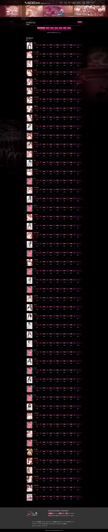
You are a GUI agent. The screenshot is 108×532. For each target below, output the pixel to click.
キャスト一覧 (45, 521)
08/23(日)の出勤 (41, 27)
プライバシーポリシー (37, 525)
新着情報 (39, 521)
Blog (69, 3)
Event (83, 3)
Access (92, 3)
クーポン (73, 521)
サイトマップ (45, 525)
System (79, 3)
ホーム (34, 521)
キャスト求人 (52, 523)
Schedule (73, 3)
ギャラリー (35, 523)
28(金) (65, 27)
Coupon (88, 3)
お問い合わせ (46, 523)
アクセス (40, 523)
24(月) (47, 27)
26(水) (56, 27)
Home (61, 3)
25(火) (52, 27)
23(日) (37, 44)
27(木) (60, 27)
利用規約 (65, 523)
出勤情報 (55, 521)
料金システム (60, 521)
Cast (65, 3)
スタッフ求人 (59, 523)
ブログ (50, 521)
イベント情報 (67, 521)
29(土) (69, 27)
